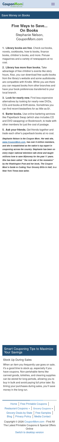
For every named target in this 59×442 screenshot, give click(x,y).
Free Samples (43, 413)
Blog (9, 416)
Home (13, 404)
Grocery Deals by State (19, 413)
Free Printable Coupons (33, 404)
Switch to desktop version (29, 432)
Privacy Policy (23, 416)
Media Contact (42, 416)
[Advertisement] (17, 220)
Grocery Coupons (42, 408)
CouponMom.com (34, 421)
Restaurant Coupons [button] (16, 408)
